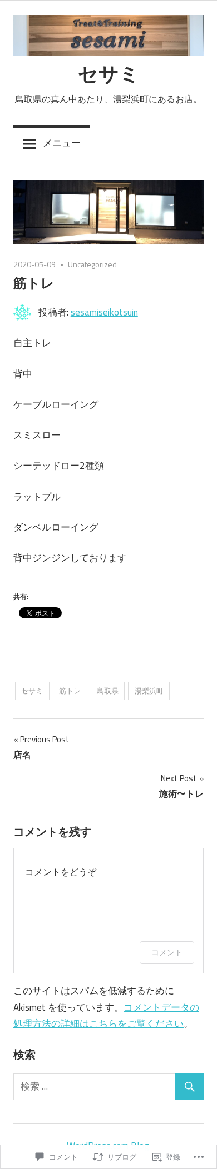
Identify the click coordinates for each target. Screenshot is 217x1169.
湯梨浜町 (149, 690)
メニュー (62, 143)
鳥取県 (108, 690)
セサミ (109, 74)
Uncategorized (92, 264)
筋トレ (70, 690)
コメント (167, 952)
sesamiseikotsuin (104, 312)
